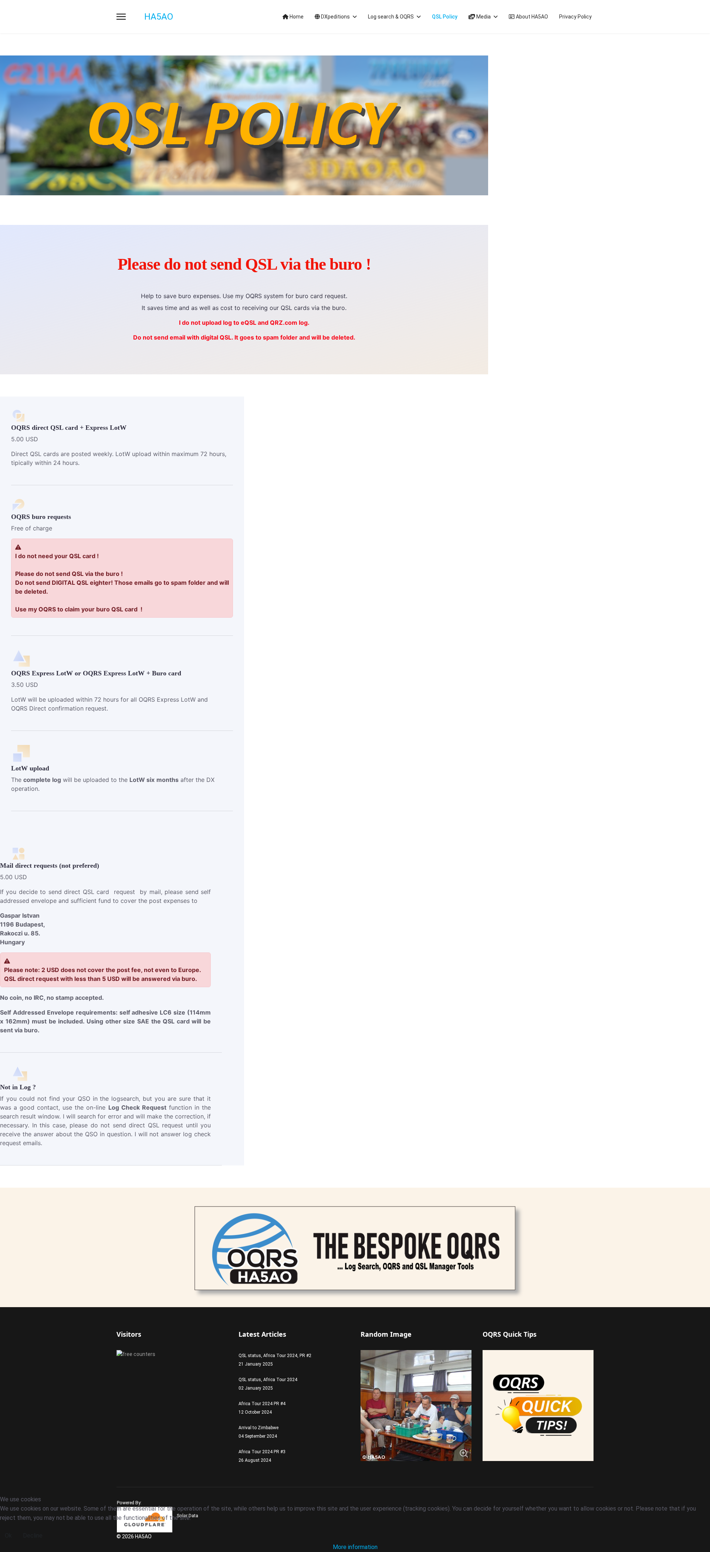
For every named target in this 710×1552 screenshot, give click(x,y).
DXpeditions (335, 17)
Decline (33, 1535)
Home (296, 17)
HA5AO (158, 16)
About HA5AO (531, 17)
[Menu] (121, 16)
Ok (8, 1535)
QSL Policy (444, 17)
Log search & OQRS (391, 17)
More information (355, 1547)
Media (483, 17)
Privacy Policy (575, 17)
